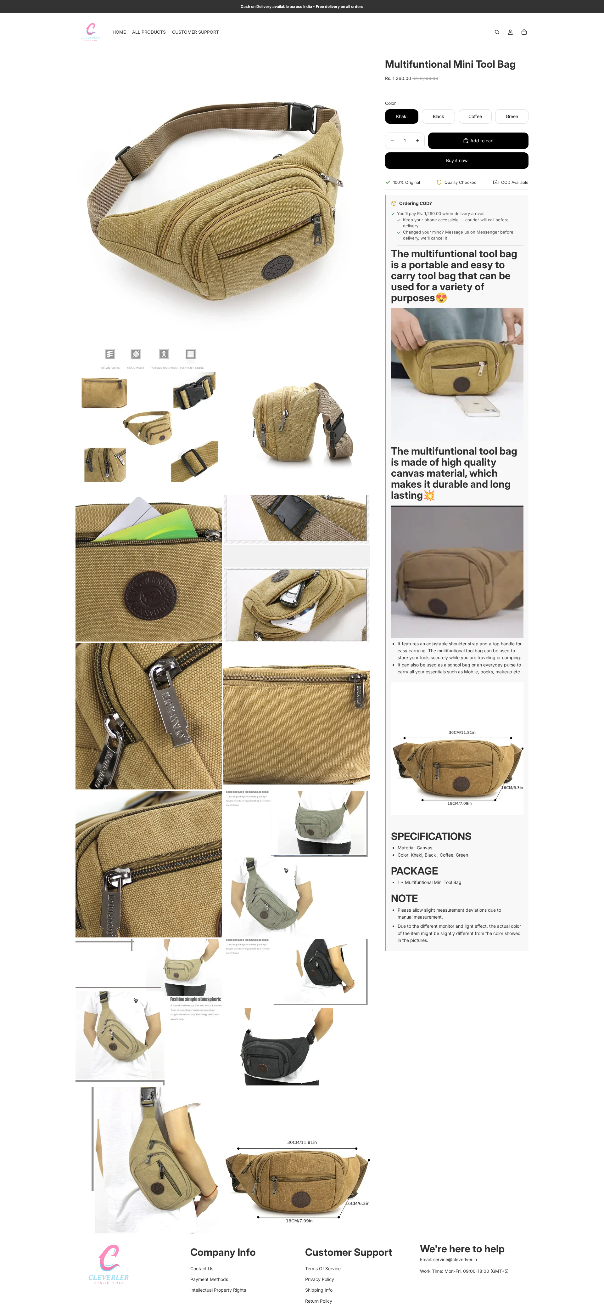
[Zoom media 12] (149, 1160)
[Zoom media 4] (149, 568)
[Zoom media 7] (296, 716)
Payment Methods (209, 1279)
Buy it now (456, 160)
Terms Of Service (323, 1268)
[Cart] (524, 32)
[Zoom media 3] (296, 420)
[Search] (497, 32)
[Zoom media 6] (149, 716)
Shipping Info (319, 1290)
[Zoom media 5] (296, 568)
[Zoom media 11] (296, 1012)
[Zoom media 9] (296, 864)
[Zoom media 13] (296, 1160)
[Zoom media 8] (149, 864)
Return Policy (318, 1301)
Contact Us (201, 1268)
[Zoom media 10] (149, 1012)
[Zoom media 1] (223, 198)
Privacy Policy (319, 1279)
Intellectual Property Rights (218, 1290)
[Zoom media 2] (149, 420)
